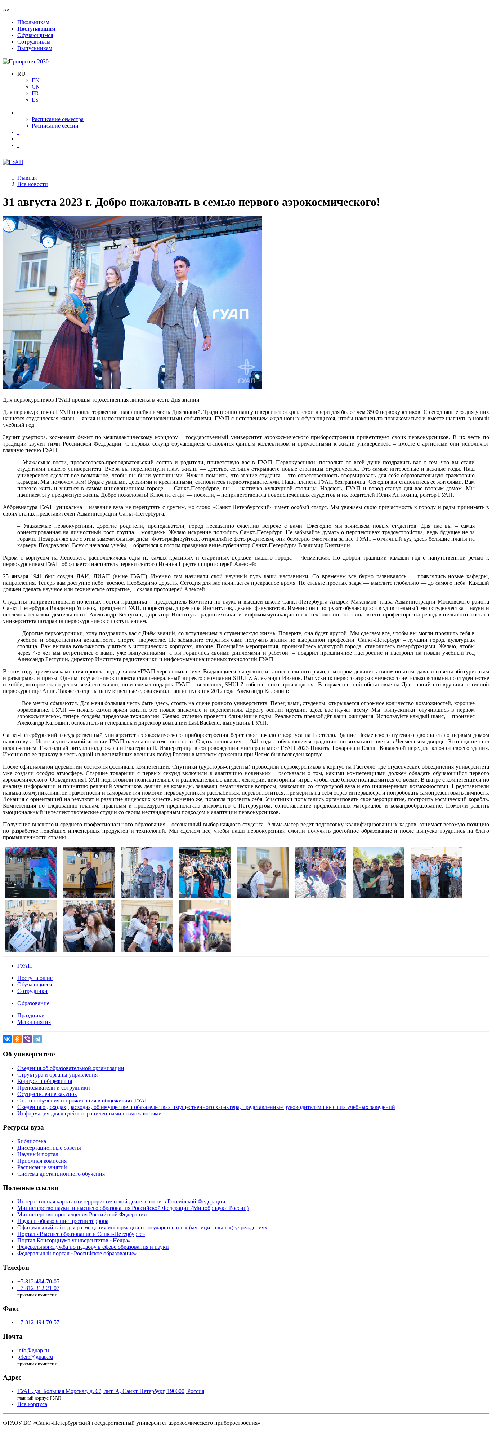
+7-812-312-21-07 (38, 1288)
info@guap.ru (33, 1350)
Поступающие (35, 978)
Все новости (32, 184)
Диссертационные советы (49, 1148)
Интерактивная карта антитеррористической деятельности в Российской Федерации (121, 1201)
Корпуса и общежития (44, 1081)
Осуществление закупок (47, 1094)
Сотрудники (32, 991)
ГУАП (24, 966)
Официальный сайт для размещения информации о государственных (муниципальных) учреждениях (142, 1227)
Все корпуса (32, 1404)
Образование (33, 1003)
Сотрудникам (33, 42)
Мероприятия (34, 1022)
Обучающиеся (34, 984)
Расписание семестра (58, 119)
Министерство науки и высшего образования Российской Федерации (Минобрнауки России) (133, 1208)
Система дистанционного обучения (61, 1174)
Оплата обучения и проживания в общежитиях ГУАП (83, 1100)
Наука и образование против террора (62, 1221)
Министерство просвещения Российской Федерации (82, 1214)
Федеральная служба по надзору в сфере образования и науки (93, 1247)
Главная (27, 177)
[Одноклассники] (17, 1039)
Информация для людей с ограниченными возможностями (89, 1113)
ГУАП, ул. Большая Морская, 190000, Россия (110, 1391)
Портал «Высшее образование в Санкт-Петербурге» (81, 1234)
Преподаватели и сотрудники (53, 1087)
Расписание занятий (42, 1167)
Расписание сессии (55, 126)
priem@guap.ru (35, 1357)
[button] (21, 74)
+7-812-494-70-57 (38, 1322)
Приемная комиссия (42, 1161)
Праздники (31, 1015)
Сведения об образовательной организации (70, 1068)
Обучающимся (35, 35)
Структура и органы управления (57, 1074)
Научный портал (37, 1154)
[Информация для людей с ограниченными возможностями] (18, 139)
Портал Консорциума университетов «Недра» (74, 1240)
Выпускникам (34, 48)
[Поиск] (18, 145)
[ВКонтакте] (7, 1039)
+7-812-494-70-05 (38, 1281)
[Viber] (27, 1039)
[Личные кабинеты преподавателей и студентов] (18, 132)
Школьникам (33, 22)
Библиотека (31, 1141)
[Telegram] (37, 1039)
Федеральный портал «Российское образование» (77, 1253)
